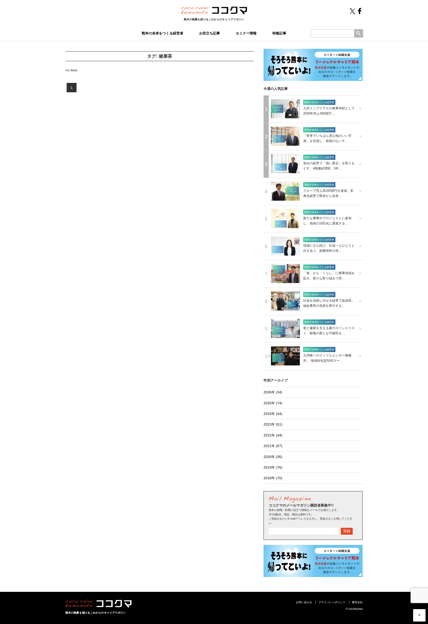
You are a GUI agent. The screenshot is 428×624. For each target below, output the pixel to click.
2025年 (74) (273, 403)
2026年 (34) (273, 392)
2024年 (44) (273, 414)
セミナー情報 (246, 33)
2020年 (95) (273, 457)
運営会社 (357, 602)
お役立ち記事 (209, 33)
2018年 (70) (273, 478)
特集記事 (279, 33)
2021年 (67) (273, 446)
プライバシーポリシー (332, 602)
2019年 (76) (273, 467)
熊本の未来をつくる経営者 (162, 33)
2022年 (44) (273, 435)
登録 (346, 531)
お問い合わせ (304, 602)
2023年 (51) (273, 424)
